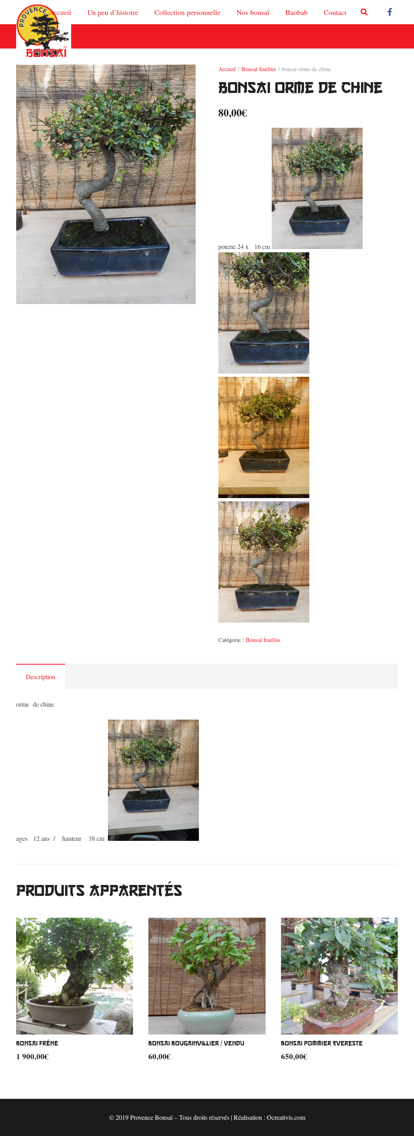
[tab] (40, 676)
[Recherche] (364, 12)
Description (40, 676)
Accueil (227, 69)
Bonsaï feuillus (258, 69)
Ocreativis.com (286, 1117)
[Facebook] (390, 12)
